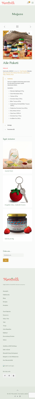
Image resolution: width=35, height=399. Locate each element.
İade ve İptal (6, 349)
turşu (12, 74)
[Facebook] (15, 396)
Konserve (5, 315)
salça (4, 74)
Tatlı (4, 322)
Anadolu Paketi (9, 171)
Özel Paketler (23, 71)
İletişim (5, 301)
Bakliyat (5, 332)
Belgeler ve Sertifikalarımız (10, 356)
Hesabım (5, 305)
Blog (4, 298)
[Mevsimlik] (8, 2)
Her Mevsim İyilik (8, 360)
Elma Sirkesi (14, 72)
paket (24, 72)
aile (4, 72)
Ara (6, 260)
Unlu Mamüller (7, 329)
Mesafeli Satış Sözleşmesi (10, 353)
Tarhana (8, 74)
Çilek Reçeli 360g (9, 239)
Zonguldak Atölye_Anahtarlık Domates (15, 205)
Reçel (28, 72)
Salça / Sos (6, 318)
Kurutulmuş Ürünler (8, 336)
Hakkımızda (6, 294)
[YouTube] (17, 396)
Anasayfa (5, 291)
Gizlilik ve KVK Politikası (10, 346)
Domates (7, 72)
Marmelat (20, 72)
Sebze (4, 340)
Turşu (4, 325)
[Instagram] (20, 396)
